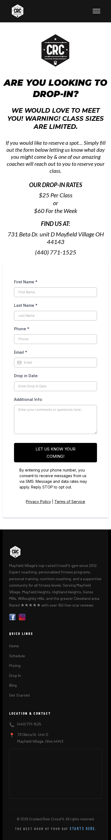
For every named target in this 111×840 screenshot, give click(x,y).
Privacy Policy (38, 501)
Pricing (14, 665)
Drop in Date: (26, 375)
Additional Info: (28, 399)
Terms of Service (69, 501)
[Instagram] (22, 617)
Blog (13, 685)
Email (20, 352)
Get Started (19, 695)
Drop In (15, 675)
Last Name (25, 305)
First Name (25, 282)
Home (14, 645)
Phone (21, 328)
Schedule (17, 655)
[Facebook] (12, 617)
